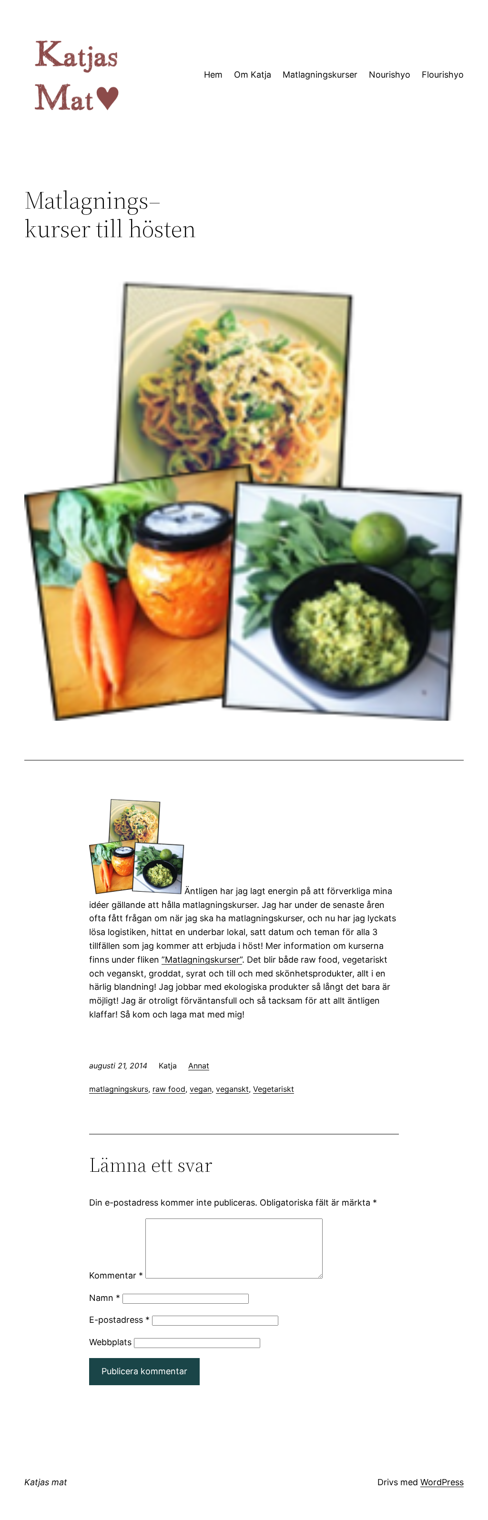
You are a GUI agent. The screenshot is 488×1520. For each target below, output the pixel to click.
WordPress (442, 1482)
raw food (168, 1089)
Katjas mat (45, 1482)
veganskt (232, 1089)
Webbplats (110, 1342)
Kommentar (116, 1275)
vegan (201, 1089)
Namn (104, 1298)
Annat (198, 1065)
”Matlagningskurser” (202, 960)
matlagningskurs (118, 1089)
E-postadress (119, 1320)
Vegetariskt (273, 1089)
